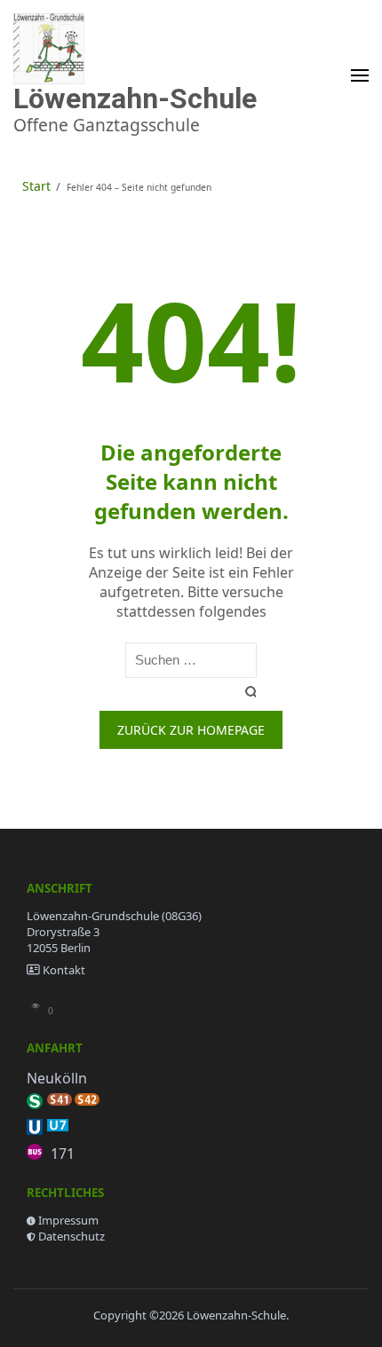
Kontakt (64, 970)
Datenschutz (71, 1236)
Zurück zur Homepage (191, 729)
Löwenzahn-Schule (135, 98)
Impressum (68, 1220)
